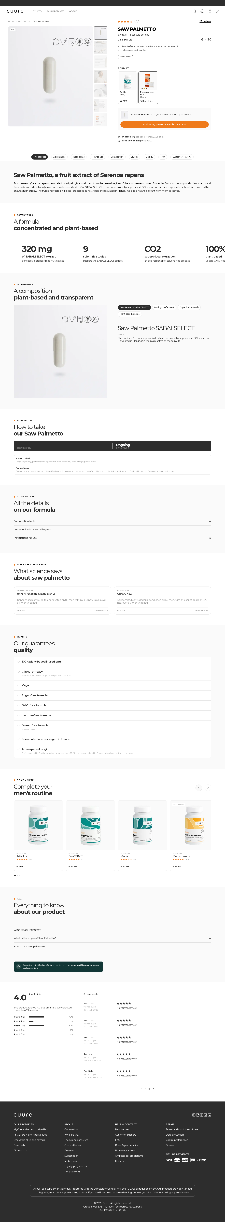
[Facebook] (205, 1115)
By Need (37, 11)
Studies (134, 157)
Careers (119, 1161)
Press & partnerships (126, 1145)
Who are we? (71, 1134)
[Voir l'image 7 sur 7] (100, 119)
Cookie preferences (177, 1140)
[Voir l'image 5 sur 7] (100, 90)
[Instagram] (194, 1115)
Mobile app (70, 1161)
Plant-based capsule (130, 314)
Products (23, 21)
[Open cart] (210, 11)
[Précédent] (199, 788)
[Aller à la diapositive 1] (15, 875)
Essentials (19, 1145)
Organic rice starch (189, 307)
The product (40, 157)
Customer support (125, 1134)
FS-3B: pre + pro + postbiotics (30, 1134)
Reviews (69, 1150)
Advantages (59, 157)
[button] (38, 836)
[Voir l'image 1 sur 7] (100, 33)
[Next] (153, 1088)
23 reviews (205, 21)
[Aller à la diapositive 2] (17, 875)
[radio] (128, 87)
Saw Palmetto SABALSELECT (134, 307)
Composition (117, 157)
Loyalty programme (75, 1166)
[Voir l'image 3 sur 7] (100, 61)
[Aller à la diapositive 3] (19, 875)
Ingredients (78, 157)
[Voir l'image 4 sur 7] (100, 76)
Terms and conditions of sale (182, 1129)
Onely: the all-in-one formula (29, 1140)
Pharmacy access (125, 1150)
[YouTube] (201, 1115)
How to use (97, 157)
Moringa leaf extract (164, 307)
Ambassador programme (129, 1155)
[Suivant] (208, 788)
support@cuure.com (83, 965)
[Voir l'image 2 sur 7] (100, 47)
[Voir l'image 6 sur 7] (100, 105)
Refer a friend (72, 1171)
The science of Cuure (76, 1140)
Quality (149, 157)
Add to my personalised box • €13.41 (164, 124)
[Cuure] (23, 1115)
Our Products (55, 11)
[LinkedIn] (209, 1115)
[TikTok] (197, 1115)
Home (11, 21)
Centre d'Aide (45, 965)
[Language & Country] (202, 11)
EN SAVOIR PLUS (101, 610)
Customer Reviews (181, 157)
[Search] (194, 11)
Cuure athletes (72, 1145)
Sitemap (170, 1145)
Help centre (121, 1129)
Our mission (71, 1129)
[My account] (218, 11)
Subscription (71, 1155)
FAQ (163, 157)
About (73, 11)
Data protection (175, 1134)
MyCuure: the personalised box (31, 1129)
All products (20, 1150)
